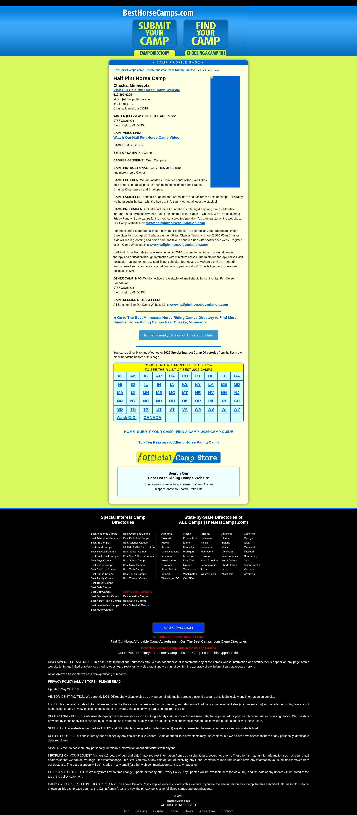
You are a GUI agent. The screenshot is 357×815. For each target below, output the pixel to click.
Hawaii (165, 542)
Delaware (206, 538)
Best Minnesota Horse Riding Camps (170, 70)
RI (224, 401)
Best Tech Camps (133, 569)
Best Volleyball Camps (136, 605)
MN (146, 392)
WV (211, 409)
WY (237, 409)
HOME (129, 432)
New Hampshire (230, 556)
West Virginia (208, 573)
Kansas (165, 547)
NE (198, 392)
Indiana (225, 542)
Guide (161, 811)
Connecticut (190, 538)
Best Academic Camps (104, 533)
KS (185, 384)
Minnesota (207, 551)
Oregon (187, 564)
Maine (225, 547)
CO (185, 376)
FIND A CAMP (187, 432)
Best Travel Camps (102, 582)
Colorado (166, 538)
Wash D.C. (126, 417)
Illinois (204, 542)
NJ (236, 392)
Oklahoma (167, 564)
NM (120, 401)
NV (211, 392)
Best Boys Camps (101, 560)
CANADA (152, 417)
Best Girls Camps (101, 587)
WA (198, 409)
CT (198, 376)
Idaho (186, 542)
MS (159, 392)
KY (198, 384)
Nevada (205, 556)
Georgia (248, 538)
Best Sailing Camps (134, 600)
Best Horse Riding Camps (106, 600)
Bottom (227, 811)
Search (144, 811)
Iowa (247, 542)
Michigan (188, 551)
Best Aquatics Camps (135, 596)
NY (133, 401)
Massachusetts (170, 551)
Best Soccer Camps (135, 551)
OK (185, 401)
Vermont (249, 569)
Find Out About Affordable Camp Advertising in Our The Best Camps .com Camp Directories (178, 639)
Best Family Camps (102, 578)
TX (146, 409)
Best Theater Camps (135, 578)
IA (172, 384)
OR (198, 401)
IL (146, 384)
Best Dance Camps (102, 573)
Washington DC (170, 578)
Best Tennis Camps (134, 573)
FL (223, 376)
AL (120, 376)
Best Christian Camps (103, 569)
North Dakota (229, 560)
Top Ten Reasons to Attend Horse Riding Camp (178, 442)
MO (172, 392)
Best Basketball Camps (104, 556)
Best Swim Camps (134, 564)
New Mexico (168, 560)
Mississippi (227, 551)
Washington (190, 573)
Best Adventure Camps (104, 538)
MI (133, 392)
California (249, 533)
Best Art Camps (100, 542)
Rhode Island (229, 564)
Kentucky (188, 547)
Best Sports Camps (134, 560)
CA (172, 376)
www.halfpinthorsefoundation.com (175, 223)
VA (185, 409)
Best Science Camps (135, 542)
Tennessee (189, 569)
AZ (146, 376)
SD (120, 409)
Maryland (249, 547)
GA (237, 376)
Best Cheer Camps (102, 564)
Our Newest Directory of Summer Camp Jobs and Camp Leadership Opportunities (178, 650)
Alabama (166, 533)
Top (130, 811)
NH (224, 392)
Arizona (205, 533)
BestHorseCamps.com (128, 70)
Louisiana (206, 547)
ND (159, 401)
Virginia (165, 573)
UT (159, 409)
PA (211, 401)
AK (133, 376)
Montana (166, 556)
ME (224, 384)
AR (159, 376)
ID (133, 384)
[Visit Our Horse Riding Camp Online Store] (225, 78)
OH (172, 401)
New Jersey (251, 556)
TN (133, 409)
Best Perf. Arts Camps (136, 538)
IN (159, 384)
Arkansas (226, 533)
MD (237, 384)
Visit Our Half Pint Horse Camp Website (146, 90)
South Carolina (252, 564)
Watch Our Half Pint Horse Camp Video (146, 137)
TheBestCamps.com (179, 800)
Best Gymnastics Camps (105, 596)
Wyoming (249, 573)
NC (146, 401)
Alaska (187, 533)
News (188, 811)
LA (211, 384)
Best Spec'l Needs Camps (138, 556)
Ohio (247, 560)
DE (211, 376)
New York (188, 560)
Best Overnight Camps (136, 533)
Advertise (210, 811)
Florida (225, 538)
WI (223, 409)
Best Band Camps (101, 547)
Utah (224, 569)
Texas (204, 569)
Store (176, 811)
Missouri (249, 551)
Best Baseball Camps (103, 551)
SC (237, 401)
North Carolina (209, 560)
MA (120, 392)
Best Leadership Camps (105, 605)
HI (120, 384)
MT (185, 392)
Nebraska (188, 556)
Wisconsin (227, 573)
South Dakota (169, 569)
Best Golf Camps (101, 591)
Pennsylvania (208, 564)
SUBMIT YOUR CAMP (155, 432)
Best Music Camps (102, 609)
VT (172, 409)
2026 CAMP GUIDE (217, 432)
